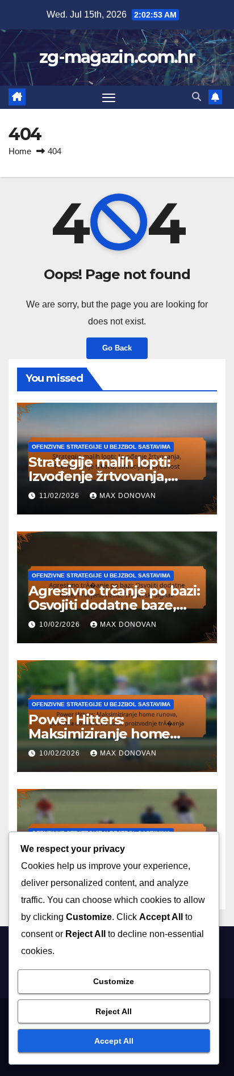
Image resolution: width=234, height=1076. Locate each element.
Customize (113, 981)
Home (20, 151)
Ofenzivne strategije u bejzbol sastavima (101, 447)
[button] (196, 97)
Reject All (113, 1011)
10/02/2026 (60, 624)
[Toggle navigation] (109, 98)
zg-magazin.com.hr (117, 57)
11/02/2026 (60, 496)
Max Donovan (127, 496)
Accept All (113, 1040)
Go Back (117, 348)
